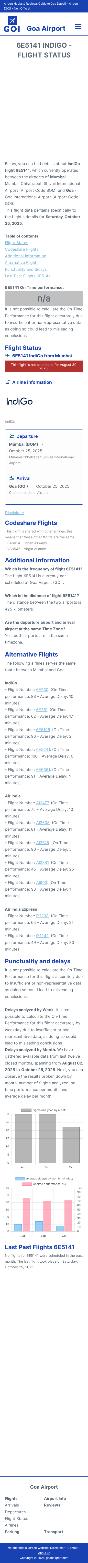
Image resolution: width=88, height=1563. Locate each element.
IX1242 (42, 935)
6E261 (41, 709)
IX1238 (42, 915)
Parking (12, 1531)
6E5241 (43, 749)
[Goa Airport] (12, 24)
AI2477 (42, 802)
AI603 (41, 882)
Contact (72, 1548)
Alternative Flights (21, 262)
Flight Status (16, 242)
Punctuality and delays (26, 269)
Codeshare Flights (21, 249)
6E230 (42, 689)
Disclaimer (57, 1548)
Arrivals (12, 1505)
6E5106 (43, 729)
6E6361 (43, 769)
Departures (15, 1511)
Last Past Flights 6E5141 (27, 275)
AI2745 (42, 842)
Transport (53, 1531)
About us (44, 1553)
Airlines (11, 1525)
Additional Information (25, 255)
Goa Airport (46, 28)
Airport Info (55, 1498)
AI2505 (43, 822)
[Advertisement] (44, 112)
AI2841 (42, 862)
